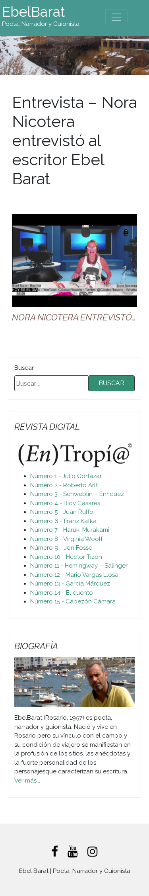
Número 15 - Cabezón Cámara (73, 601)
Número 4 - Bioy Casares (65, 503)
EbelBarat (33, 12)
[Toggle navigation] (116, 17)
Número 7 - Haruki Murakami (69, 529)
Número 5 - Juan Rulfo (61, 511)
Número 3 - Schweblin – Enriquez (77, 494)
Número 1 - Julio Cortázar (66, 476)
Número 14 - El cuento (61, 592)
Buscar (24, 367)
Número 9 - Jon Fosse (61, 547)
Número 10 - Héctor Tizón (66, 556)
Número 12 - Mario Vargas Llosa (74, 574)
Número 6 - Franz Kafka (63, 521)
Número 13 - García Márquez (70, 583)
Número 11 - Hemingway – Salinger (79, 565)
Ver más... (27, 780)
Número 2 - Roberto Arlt (64, 485)
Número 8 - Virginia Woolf (66, 539)
